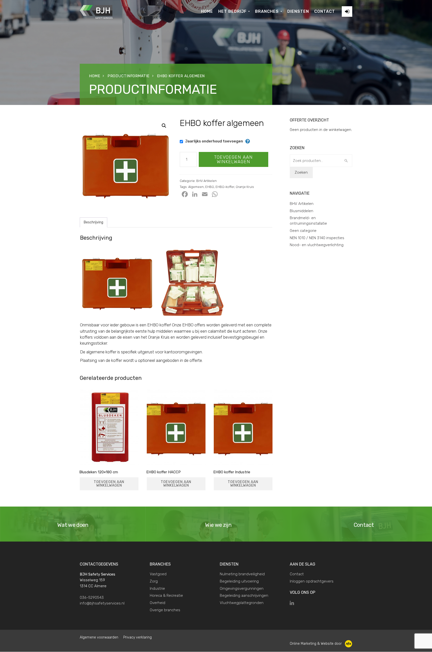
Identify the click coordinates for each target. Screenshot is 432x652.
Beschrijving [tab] (93, 222)
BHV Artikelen (206, 181)
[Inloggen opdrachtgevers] (347, 11)
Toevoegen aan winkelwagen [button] (109, 484)
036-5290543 (92, 597)
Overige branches (165, 610)
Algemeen (196, 187)
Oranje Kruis (245, 187)
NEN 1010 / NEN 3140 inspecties (317, 238)
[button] (164, 125)
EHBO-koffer (225, 187)
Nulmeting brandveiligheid (242, 574)
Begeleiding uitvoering (239, 581)
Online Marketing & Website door (317, 644)
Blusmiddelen (301, 211)
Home (94, 76)
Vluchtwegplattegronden (242, 603)
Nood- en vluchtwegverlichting (317, 245)
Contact (297, 574)
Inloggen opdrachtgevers (312, 581)
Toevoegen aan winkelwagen (233, 159)
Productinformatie (129, 76)
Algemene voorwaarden (99, 637)
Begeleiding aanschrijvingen (244, 595)
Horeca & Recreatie (166, 595)
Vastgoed (158, 574)
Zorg (154, 581)
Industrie (157, 588)
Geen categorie (303, 230)
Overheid (157, 603)
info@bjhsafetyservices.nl (102, 603)
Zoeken (301, 172)
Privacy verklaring (137, 637)
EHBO (209, 187)
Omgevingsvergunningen (242, 588)
